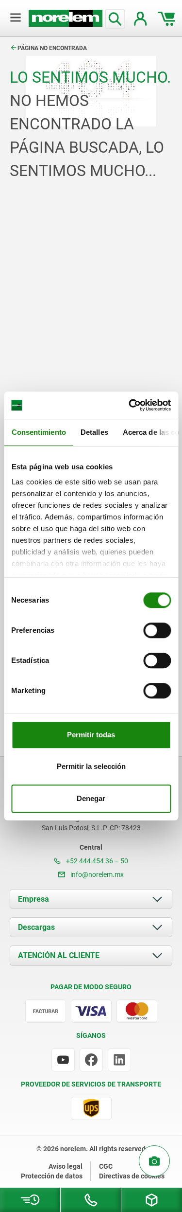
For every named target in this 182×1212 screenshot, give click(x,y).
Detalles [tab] (94, 432)
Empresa (33, 899)
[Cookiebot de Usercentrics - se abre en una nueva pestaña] (129, 405)
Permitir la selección (91, 766)
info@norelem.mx (96, 874)
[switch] (157, 630)
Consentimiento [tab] (38, 432)
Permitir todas (91, 735)
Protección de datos (52, 1176)
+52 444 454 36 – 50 (96, 861)
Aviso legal (66, 1166)
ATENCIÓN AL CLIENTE (58, 955)
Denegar (91, 798)
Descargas (36, 927)
